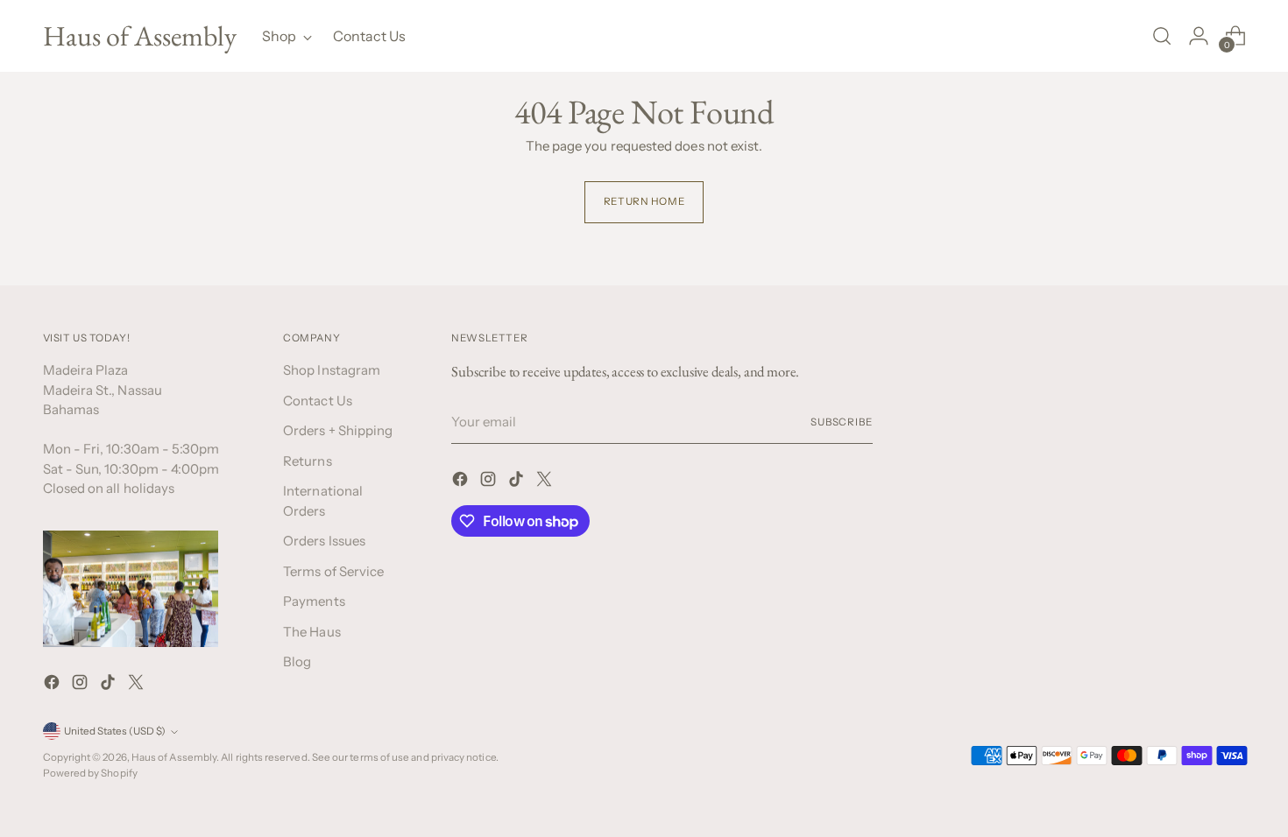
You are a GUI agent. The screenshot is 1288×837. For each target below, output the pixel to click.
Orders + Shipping (338, 430)
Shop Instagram (331, 370)
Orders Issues (324, 540)
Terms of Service (333, 571)
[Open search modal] (1161, 35)
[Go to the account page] (1198, 35)
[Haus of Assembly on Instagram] (81, 685)
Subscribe (841, 422)
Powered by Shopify (90, 773)
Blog (297, 661)
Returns (307, 461)
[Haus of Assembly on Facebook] (53, 685)
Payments (314, 601)
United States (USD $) (115, 731)
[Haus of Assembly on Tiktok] (109, 685)
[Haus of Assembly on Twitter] (137, 685)
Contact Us (317, 400)
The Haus (312, 631)
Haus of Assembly (173, 757)
